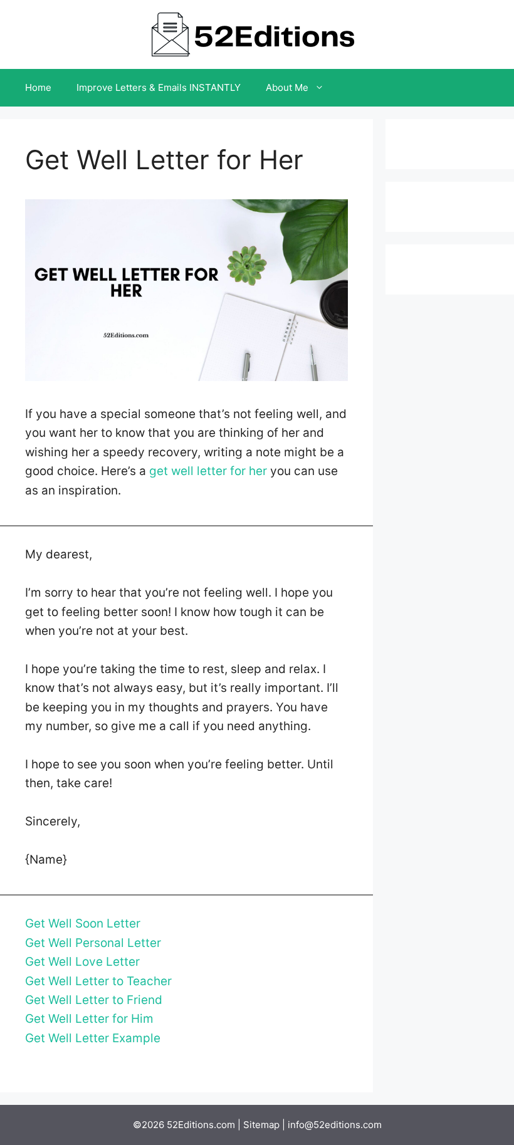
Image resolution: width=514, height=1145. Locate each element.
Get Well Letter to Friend (93, 1000)
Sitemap (261, 1125)
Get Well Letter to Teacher (98, 981)
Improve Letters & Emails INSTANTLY (158, 87)
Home (38, 87)
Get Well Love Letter (82, 961)
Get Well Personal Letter (93, 943)
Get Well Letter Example (92, 1038)
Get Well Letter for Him (89, 1019)
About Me (287, 87)
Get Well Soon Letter (82, 923)
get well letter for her (208, 471)
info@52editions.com (335, 1125)
